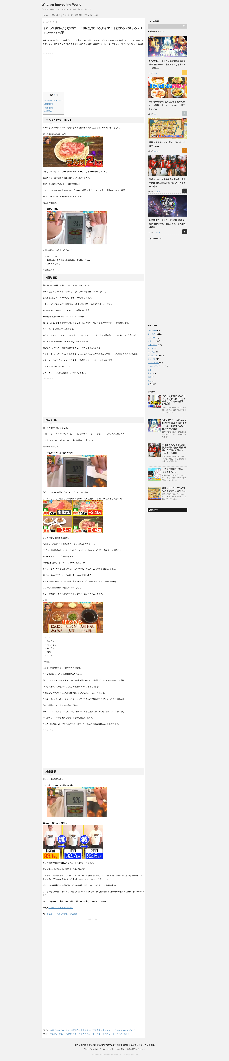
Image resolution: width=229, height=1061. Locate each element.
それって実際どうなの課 (66, 914)
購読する (154, 510)
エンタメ (157, 73)
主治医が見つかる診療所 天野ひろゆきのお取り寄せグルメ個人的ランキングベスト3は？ (89, 1034)
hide (55, 95)
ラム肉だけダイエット (53, 100)
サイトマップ (67, 15)
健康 (149, 370)
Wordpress (152, 330)
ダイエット (51, 914)
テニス (150, 348)
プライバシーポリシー (92, 15)
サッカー (151, 337)
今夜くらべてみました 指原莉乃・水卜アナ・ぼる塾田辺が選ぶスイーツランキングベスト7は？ (92, 1030)
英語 (149, 377)
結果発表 (48, 111)
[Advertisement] (94, 73)
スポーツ (151, 341)
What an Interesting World (61, 4)
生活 (149, 373)
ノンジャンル (153, 363)
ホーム (45, 15)
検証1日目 (48, 104)
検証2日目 (48, 108)
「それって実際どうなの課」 (61, 908)
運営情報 (78, 15)
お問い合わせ (55, 15)
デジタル (151, 352)
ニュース (151, 359)
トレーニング (153, 355)
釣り (149, 380)
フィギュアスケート (156, 366)
